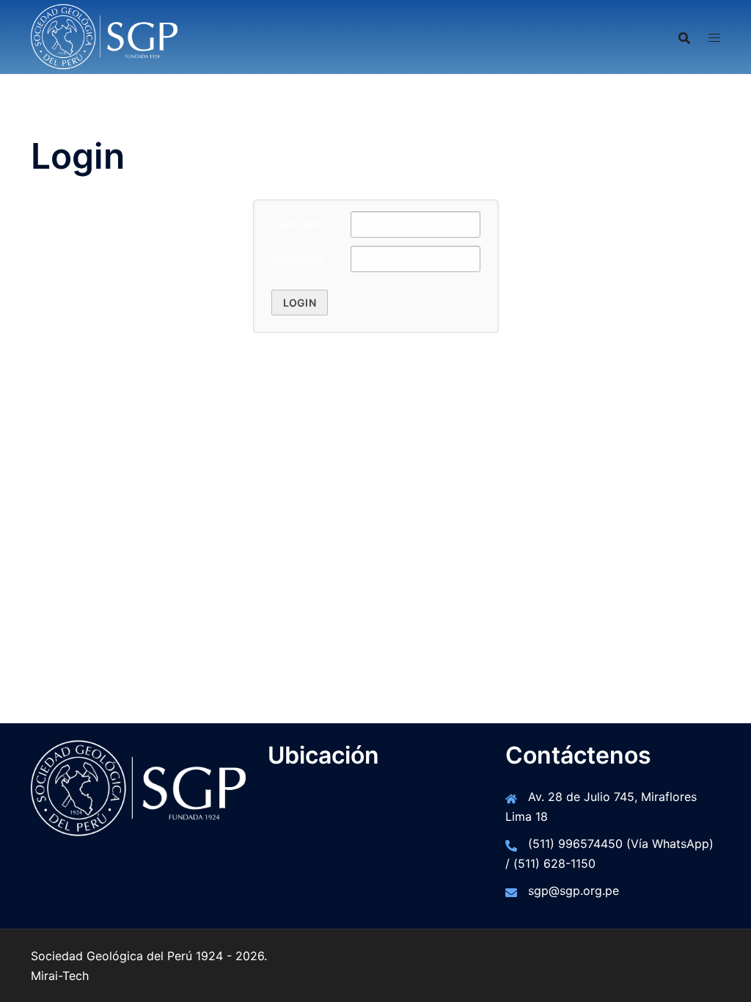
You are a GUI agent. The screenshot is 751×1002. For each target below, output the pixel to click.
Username (298, 224)
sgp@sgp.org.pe (573, 890)
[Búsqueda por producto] (684, 37)
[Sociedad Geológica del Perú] (104, 35)
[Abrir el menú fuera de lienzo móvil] (714, 37)
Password (297, 259)
